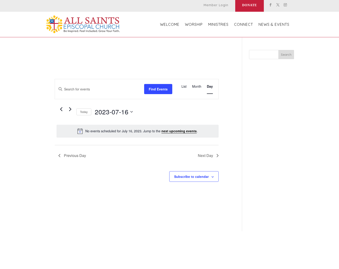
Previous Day (75, 155)
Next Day (205, 155)
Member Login (216, 5)
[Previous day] (61, 109)
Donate (249, 5)
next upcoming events (179, 131)
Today (84, 112)
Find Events (158, 89)
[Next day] (70, 109)
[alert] (137, 131)
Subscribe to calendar (191, 176)
